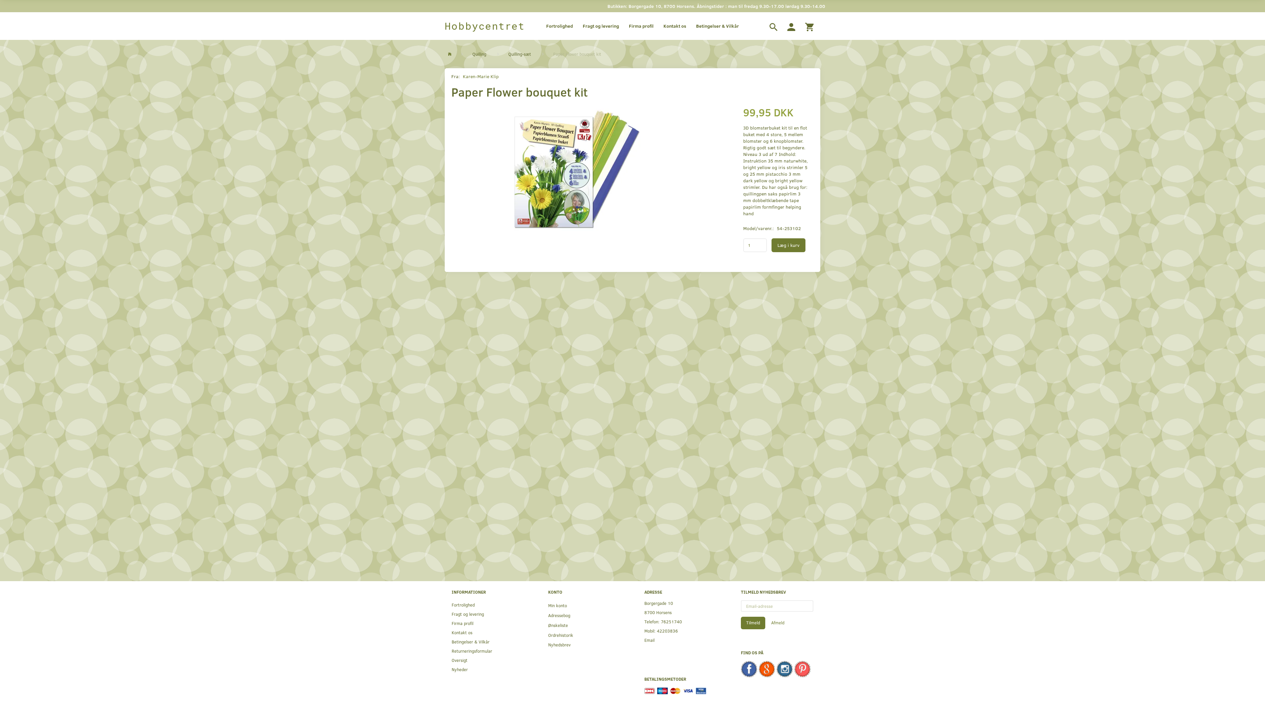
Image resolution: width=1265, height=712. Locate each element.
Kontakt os (674, 26)
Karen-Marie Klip (481, 76)
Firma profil (641, 26)
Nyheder (460, 669)
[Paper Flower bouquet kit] (575, 170)
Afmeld (777, 623)
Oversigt (459, 660)
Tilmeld (753, 623)
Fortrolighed (559, 26)
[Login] (791, 26)
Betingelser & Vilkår (717, 26)
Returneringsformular (472, 651)
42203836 (667, 631)
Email (649, 640)
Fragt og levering (601, 26)
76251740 (671, 621)
